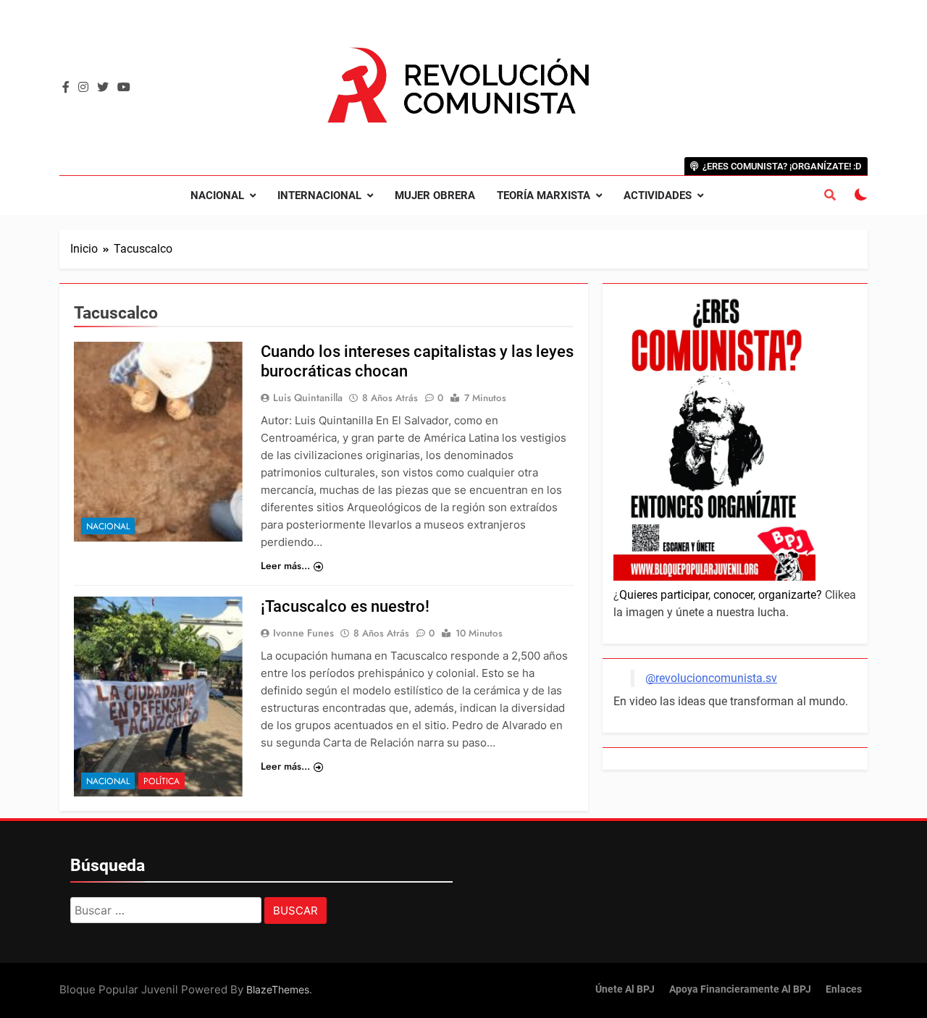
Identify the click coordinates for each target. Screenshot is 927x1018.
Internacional (319, 195)
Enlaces (844, 989)
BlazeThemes (277, 989)
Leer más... (285, 565)
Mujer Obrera (435, 195)
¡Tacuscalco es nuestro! (345, 606)
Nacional (217, 195)
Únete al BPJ (625, 989)
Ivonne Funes (303, 633)
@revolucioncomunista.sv (711, 678)
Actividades (658, 195)
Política (161, 781)
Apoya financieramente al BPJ (740, 989)
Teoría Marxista (543, 195)
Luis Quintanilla (308, 397)
